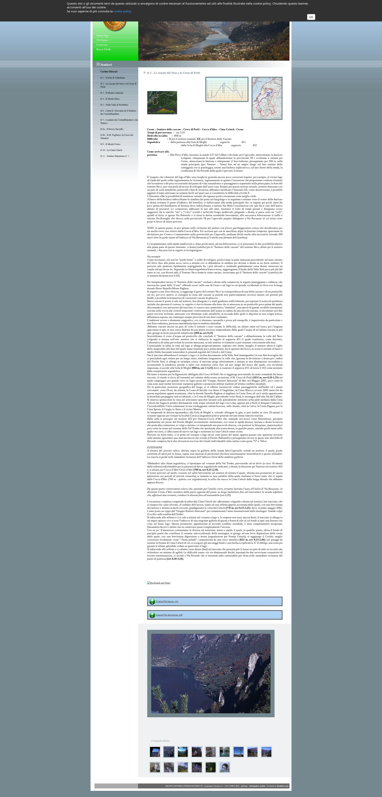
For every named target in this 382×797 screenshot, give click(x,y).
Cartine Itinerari (108, 71)
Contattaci (102, 44)
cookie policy (122, 11)
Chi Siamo (102, 40)
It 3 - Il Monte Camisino (111, 92)
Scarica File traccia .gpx (167, 601)
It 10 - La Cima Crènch (111, 149)
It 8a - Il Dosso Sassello (111, 128)
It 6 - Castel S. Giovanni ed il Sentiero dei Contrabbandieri (118, 112)
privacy (244, 785)
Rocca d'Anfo (103, 49)
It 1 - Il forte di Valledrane (112, 77)
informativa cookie (257, 785)
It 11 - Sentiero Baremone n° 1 (114, 155)
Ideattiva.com (282, 785)
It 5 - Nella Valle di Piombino (114, 104)
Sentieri (106, 64)
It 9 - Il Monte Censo (110, 144)
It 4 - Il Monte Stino (109, 98)
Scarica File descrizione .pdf (169, 614)
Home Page (102, 35)
